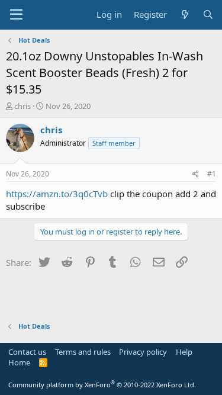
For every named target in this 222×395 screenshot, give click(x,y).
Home (19, 362)
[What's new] (184, 14)
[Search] (208, 14)
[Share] (195, 174)
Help (184, 351)
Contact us (27, 351)
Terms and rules (83, 351)
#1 (211, 174)
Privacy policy (143, 351)
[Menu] (16, 15)
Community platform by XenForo (102, 384)
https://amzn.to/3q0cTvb (57, 194)
